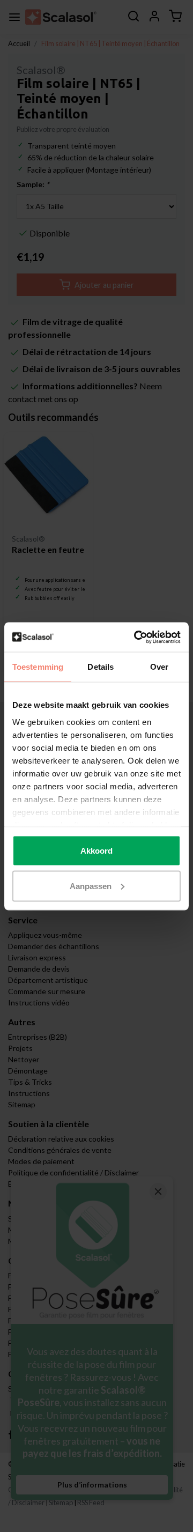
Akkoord (96, 850)
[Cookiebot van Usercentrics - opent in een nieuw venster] (136, 637)
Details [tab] (100, 666)
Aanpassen (91, 885)
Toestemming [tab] (37, 666)
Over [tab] (159, 666)
